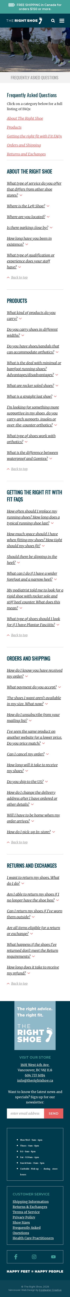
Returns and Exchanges (26, 154)
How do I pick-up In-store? (29, 831)
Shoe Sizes (21, 1223)
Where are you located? (26, 216)
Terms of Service (26, 1212)
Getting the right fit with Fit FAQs (34, 136)
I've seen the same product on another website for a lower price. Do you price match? (34, 737)
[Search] (53, 21)
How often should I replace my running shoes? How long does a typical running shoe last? (33, 517)
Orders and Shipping (24, 145)
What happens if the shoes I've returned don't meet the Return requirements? (32, 950)
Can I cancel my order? (25, 754)
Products (14, 127)
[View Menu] (61, 21)
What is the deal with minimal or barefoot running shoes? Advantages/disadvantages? (34, 368)
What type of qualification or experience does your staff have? (31, 261)
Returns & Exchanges (30, 1207)
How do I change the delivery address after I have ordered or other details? (32, 798)
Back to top (19, 277)
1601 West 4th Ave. (35, 1065)
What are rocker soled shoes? (30, 385)
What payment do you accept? (32, 687)
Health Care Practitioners (33, 1238)
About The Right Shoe (25, 118)
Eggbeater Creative (50, 1290)
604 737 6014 (35, 1075)
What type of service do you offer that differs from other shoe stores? (34, 189)
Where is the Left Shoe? (26, 206)
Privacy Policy (24, 1217)
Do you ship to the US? (25, 781)
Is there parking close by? (27, 227)
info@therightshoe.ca (35, 1081)
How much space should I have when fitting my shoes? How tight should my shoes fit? (34, 540)
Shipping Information (31, 1202)
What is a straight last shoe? (29, 396)
